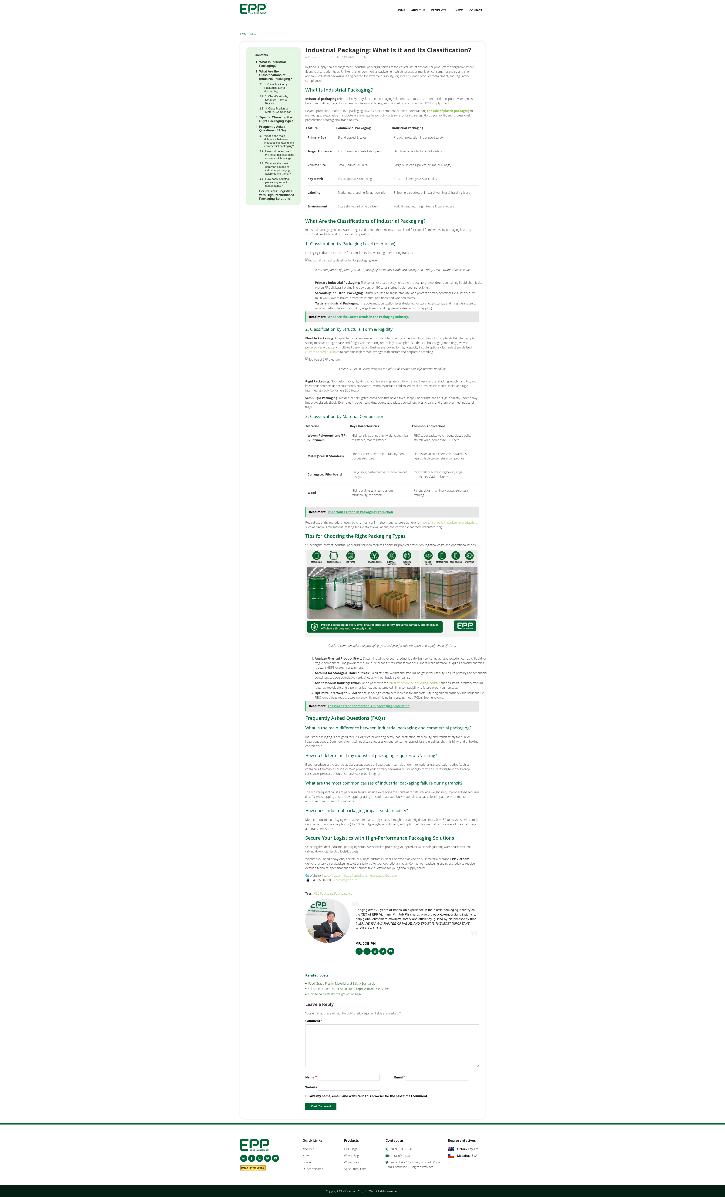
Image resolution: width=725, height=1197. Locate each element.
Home (401, 10)
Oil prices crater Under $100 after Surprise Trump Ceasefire (348, 989)
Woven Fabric (353, 1162)
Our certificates (312, 1169)
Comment (314, 1021)
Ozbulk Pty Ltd (467, 1149)
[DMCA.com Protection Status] (254, 1168)
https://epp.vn (331, 875)
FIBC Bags (350, 1149)
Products (438, 10)
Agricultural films (355, 1169)
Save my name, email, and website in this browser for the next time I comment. (368, 1096)
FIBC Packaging (323, 893)
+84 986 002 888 (400, 1149)
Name (311, 1077)
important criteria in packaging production (447, 522)
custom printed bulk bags (322, 352)
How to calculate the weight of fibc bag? (334, 994)
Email (399, 1077)
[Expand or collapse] (292, 55)
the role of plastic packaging (448, 111)
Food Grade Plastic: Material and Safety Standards (341, 983)
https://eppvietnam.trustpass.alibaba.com (372, 875)
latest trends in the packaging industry (414, 683)
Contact (475, 10)
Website (311, 1087)
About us (418, 10)
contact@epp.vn (346, 880)
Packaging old (343, 893)
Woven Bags (352, 1156)
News (459, 10)
